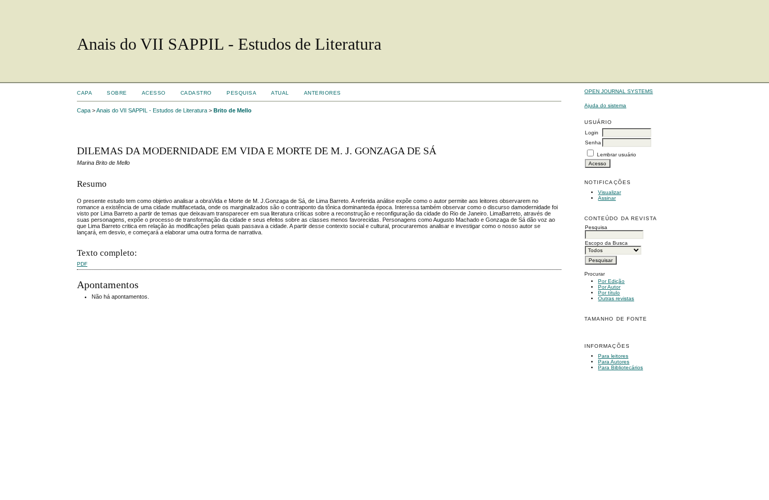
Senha (593, 142)
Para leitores (613, 356)
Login (591, 132)
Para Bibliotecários (620, 367)
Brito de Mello (232, 110)
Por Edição (611, 281)
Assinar (607, 198)
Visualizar (609, 192)
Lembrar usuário (616, 154)
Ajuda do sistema (605, 105)
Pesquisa (241, 93)
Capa (84, 93)
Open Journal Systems (618, 91)
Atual (280, 93)
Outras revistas (616, 298)
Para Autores (613, 362)
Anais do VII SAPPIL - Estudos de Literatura (151, 110)
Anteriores (322, 93)
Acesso (154, 93)
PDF (82, 264)
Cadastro (196, 93)
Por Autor (609, 287)
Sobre (117, 93)
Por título (609, 293)
